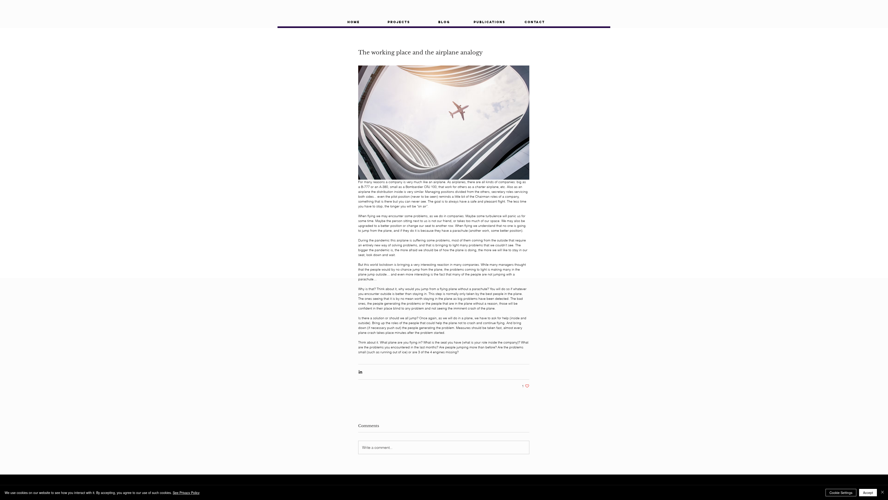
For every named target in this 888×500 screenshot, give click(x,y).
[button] (398, 22)
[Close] (882, 492)
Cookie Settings (840, 492)
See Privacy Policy (186, 492)
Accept (868, 492)
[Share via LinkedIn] (360, 372)
